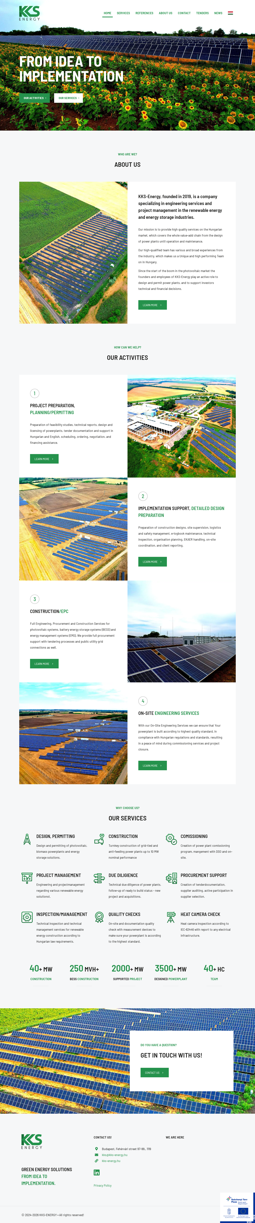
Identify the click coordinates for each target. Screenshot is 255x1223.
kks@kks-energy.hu (115, 1155)
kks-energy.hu (111, 1161)
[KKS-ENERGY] (29, 13)
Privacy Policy (102, 1185)
